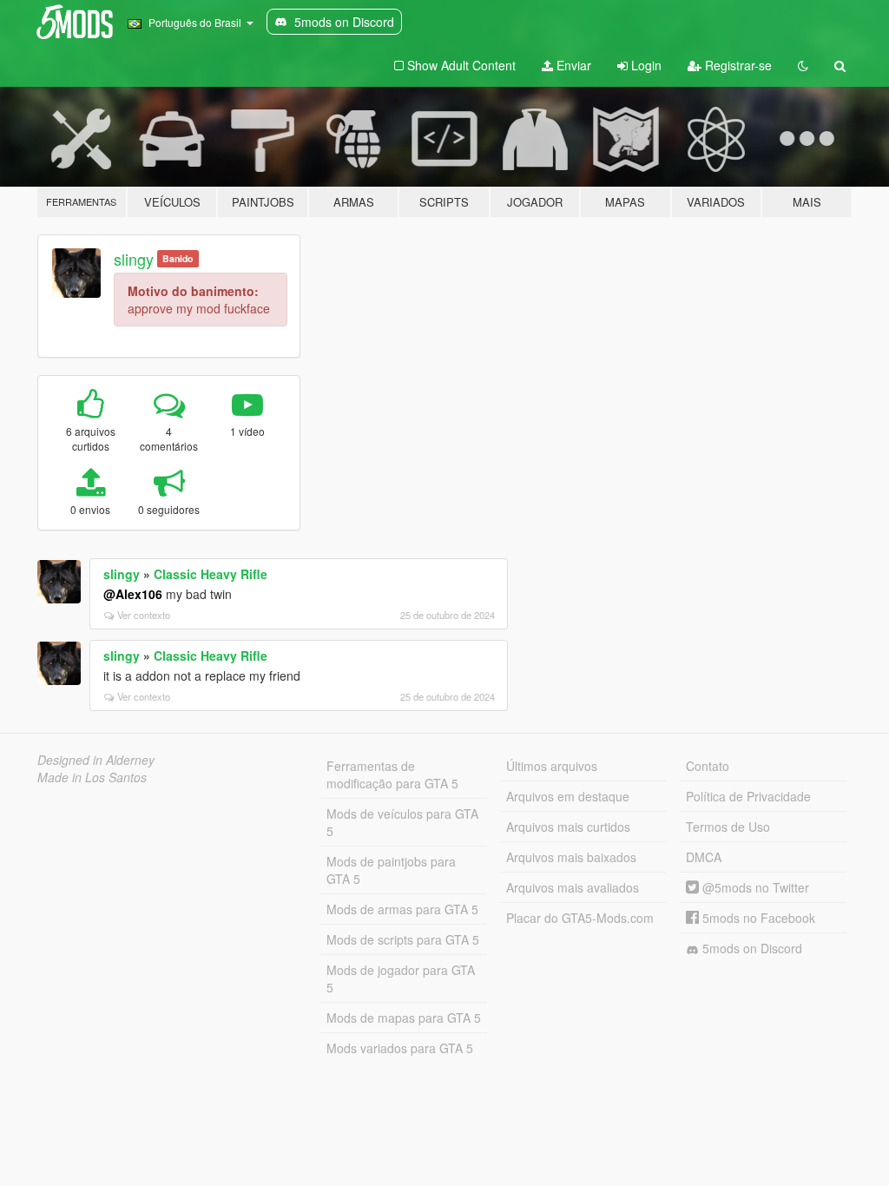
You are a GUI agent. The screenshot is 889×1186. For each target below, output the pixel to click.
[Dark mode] (803, 65)
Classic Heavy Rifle (210, 574)
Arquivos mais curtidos (568, 826)
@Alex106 (132, 594)
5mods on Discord (750, 948)
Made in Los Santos (92, 777)
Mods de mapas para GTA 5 (403, 1017)
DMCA (703, 857)
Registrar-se (736, 65)
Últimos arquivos (551, 765)
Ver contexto (143, 615)
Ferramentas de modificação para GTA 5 (392, 774)
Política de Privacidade (748, 796)
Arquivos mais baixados (571, 857)
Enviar (572, 65)
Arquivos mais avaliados (572, 887)
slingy (134, 258)
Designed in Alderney (96, 759)
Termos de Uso (728, 826)
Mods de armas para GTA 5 (402, 909)
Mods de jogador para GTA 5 (400, 978)
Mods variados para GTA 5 (399, 1048)
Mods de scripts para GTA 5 (402, 939)
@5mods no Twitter (754, 887)
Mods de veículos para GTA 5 (402, 822)
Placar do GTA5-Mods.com (580, 917)
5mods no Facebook (757, 917)
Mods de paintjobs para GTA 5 (391, 870)
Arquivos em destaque (567, 796)
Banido (177, 258)
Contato (707, 765)
